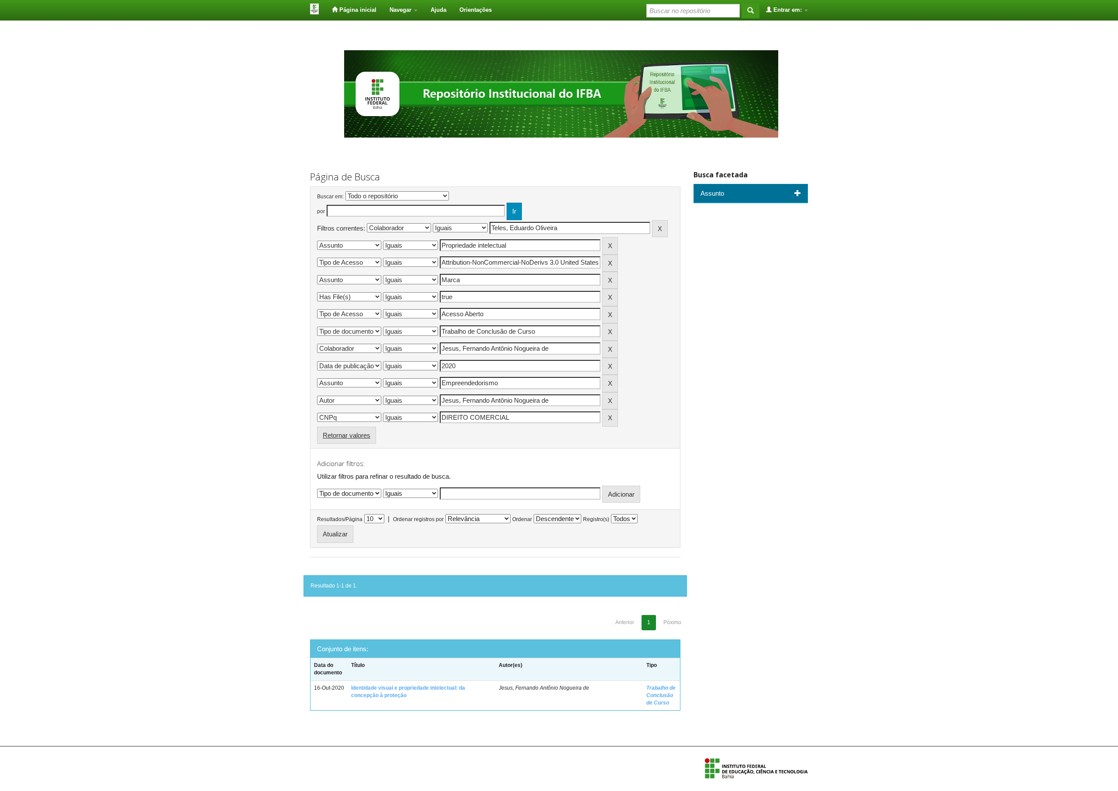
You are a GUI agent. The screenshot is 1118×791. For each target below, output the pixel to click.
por (321, 211)
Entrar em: (788, 10)
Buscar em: (330, 196)
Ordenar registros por (418, 519)
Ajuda (438, 10)
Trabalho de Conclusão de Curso (661, 695)
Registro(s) (596, 519)
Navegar (401, 10)
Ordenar (522, 519)
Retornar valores (346, 435)
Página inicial (357, 10)
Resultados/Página (339, 519)
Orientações (475, 10)
